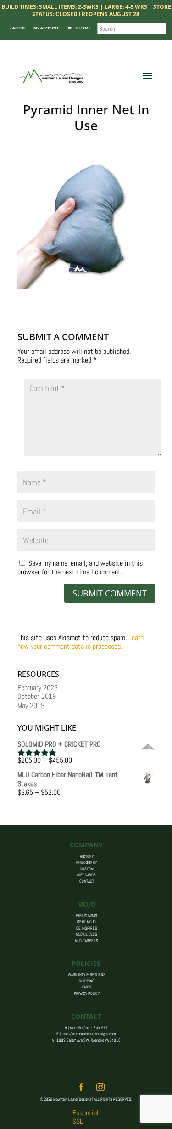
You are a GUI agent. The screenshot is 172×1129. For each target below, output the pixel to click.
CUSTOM (87, 869)
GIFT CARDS (86, 875)
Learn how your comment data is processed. (80, 642)
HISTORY (87, 856)
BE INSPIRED (86, 928)
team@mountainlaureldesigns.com (88, 1034)
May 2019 (30, 705)
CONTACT (86, 881)
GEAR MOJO (86, 922)
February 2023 (37, 687)
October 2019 (36, 696)
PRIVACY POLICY (87, 993)
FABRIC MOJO (86, 916)
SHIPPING (86, 981)
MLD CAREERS (86, 940)
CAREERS (17, 27)
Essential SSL (85, 1117)
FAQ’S (86, 987)
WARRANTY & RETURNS (86, 974)
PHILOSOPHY (86, 862)
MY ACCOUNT (46, 27)
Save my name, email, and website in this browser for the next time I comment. (80, 567)
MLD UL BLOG (86, 934)
